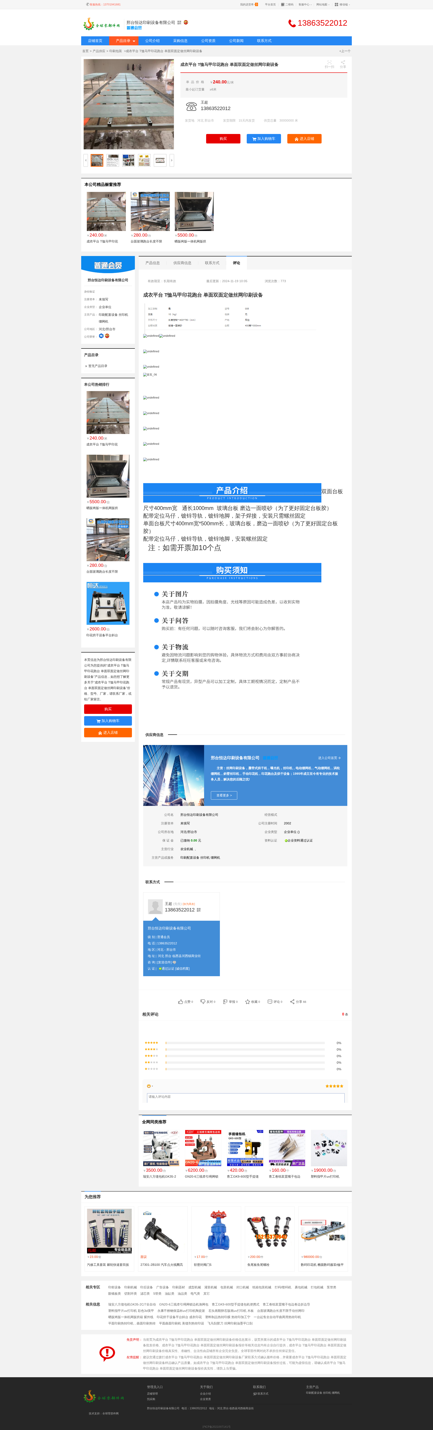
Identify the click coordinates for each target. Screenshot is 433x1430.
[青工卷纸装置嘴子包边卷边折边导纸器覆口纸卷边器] (287, 1148)
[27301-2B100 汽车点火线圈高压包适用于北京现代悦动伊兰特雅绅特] (162, 1231)
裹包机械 (301, 1287)
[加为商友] (189, 904)
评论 (236, 263)
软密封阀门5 (203, 1264)
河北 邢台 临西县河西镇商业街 (179, 956)
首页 (85, 51)
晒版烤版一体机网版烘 (190, 241)
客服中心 (304, 4)
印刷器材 (178, 1287)
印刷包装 (116, 51)
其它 (206, 1293)
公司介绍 (152, 41)
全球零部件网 (110, 1413)
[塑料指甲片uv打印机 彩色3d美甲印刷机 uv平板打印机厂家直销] (329, 1148)
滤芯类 (145, 1293)
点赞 (188, 1001)
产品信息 (152, 263)
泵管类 (331, 1287)
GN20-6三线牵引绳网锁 (201, 1176)
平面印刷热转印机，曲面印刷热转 (132, 1323)
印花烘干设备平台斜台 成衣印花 (179, 1317)
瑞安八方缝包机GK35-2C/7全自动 (132, 1304)
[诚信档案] (182, 968)
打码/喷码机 (283, 1287)
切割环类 (130, 1293)
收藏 (255, 1001)
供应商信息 (182, 263)
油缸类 (169, 1293)
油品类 (182, 1293)
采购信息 (180, 41)
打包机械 (317, 1287)
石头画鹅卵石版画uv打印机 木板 (231, 1310)
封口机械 (242, 1287)
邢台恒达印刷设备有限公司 (151, 22)
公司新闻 (236, 41)
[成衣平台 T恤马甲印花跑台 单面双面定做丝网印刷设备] (106, 211)
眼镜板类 (114, 1293)
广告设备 (162, 1287)
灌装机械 (210, 1287)
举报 (233, 1001)
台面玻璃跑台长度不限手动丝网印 (280, 1310)
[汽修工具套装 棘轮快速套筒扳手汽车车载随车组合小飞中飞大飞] (109, 1231)
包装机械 (226, 1287)
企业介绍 (205, 1393)
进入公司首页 (327, 758)
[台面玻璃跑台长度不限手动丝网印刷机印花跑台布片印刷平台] (150, 211)
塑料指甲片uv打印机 (325, 1176)
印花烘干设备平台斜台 (102, 635)
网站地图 (321, 4)
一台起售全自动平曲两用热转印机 (277, 1317)
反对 (211, 1001)
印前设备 (114, 1287)
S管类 (157, 1293)
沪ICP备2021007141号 (216, 1426)
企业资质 (205, 1399)
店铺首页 (95, 41)
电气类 (195, 1293)
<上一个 (345, 51)
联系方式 (264, 41)
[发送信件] (164, 962)
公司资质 (208, 41)
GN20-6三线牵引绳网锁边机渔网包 (183, 1304)
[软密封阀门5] (216, 1231)
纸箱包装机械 (261, 1287)
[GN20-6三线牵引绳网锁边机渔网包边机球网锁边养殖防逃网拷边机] (203, 1148)
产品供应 (99, 51)
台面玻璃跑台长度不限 (146, 241)
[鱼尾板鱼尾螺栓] (269, 1231)
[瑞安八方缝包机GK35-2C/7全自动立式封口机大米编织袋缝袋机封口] (161, 1148)
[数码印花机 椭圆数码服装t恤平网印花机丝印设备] (323, 1231)
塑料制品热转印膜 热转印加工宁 (227, 1317)
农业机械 (187, 849)
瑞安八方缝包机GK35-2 (159, 1176)
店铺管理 (152, 1393)
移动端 (344, 4)
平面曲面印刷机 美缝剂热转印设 (181, 1323)
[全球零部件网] (103, 1402)
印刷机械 (130, 1287)
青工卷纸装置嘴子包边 (284, 1176)
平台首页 (270, 4)
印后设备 (146, 1287)
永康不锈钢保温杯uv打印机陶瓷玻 (181, 1310)
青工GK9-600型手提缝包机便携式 (235, 1304)
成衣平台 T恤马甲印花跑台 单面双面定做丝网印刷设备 (106, 671)
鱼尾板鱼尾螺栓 (258, 1264)
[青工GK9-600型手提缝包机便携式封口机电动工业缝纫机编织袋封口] (245, 1148)
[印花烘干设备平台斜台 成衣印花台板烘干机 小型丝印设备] (108, 603)
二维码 (289, 4)
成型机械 (194, 1287)
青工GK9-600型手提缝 (243, 1176)
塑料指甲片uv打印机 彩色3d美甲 (131, 1310)
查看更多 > (224, 795)
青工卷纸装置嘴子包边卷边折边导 (286, 1304)
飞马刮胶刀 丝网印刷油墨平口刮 (230, 1323)
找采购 (151, 1399)
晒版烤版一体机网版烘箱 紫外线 (130, 1317)
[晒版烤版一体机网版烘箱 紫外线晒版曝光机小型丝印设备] (194, 211)
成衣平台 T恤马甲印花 (102, 241)
